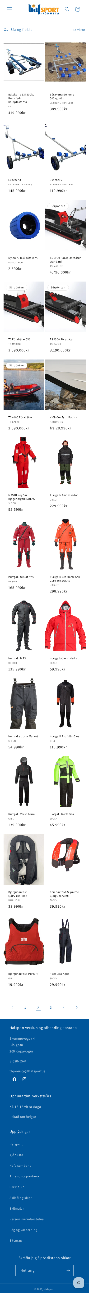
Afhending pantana (24, 1176)
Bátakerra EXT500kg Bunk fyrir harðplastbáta (21, 98)
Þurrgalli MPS (17, 658)
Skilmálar (16, 1208)
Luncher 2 (56, 180)
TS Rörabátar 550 (19, 339)
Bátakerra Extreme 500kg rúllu (62, 96)
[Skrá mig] (68, 1270)
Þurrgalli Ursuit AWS (21, 576)
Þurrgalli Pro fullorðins (64, 736)
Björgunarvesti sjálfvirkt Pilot (18, 893)
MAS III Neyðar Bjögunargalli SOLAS (21, 497)
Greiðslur (16, 1187)
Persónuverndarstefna (26, 1219)
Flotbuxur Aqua (59, 973)
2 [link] (38, 1007)
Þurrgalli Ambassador (64, 495)
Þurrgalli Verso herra (21, 814)
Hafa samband (20, 1165)
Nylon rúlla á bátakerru (23, 258)
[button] (9, 9)
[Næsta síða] (76, 1007)
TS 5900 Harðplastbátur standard (65, 259)
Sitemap (15, 1240)
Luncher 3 (14, 180)
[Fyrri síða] (12, 1007)
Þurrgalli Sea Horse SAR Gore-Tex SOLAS (65, 578)
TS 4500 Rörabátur (62, 339)
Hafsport (16, 1144)
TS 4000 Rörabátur (20, 417)
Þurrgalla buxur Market (23, 736)
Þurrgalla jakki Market (64, 658)
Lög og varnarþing (23, 1230)
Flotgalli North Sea (62, 814)
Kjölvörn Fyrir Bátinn (63, 417)
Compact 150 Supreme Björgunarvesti (64, 893)
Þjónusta (16, 1155)
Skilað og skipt (20, 1198)
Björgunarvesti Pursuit (22, 973)
